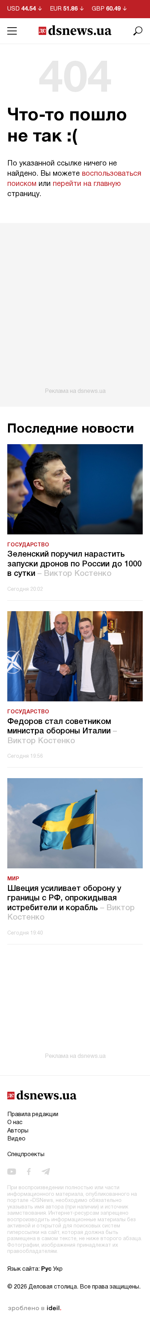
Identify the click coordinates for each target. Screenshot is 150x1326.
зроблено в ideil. (34, 1308)
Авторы (17, 1131)
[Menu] (12, 31)
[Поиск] (138, 31)
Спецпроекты (25, 1154)
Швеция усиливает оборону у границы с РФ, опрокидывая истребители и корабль (71, 903)
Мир (13, 879)
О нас (15, 1122)
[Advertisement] (75, 309)
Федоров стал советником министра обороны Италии (62, 731)
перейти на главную (87, 184)
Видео (16, 1139)
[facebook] (28, 1172)
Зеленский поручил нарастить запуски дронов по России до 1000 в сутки (74, 564)
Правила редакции (32, 1114)
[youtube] (11, 1172)
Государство (28, 545)
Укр (58, 1269)
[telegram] (46, 1172)
